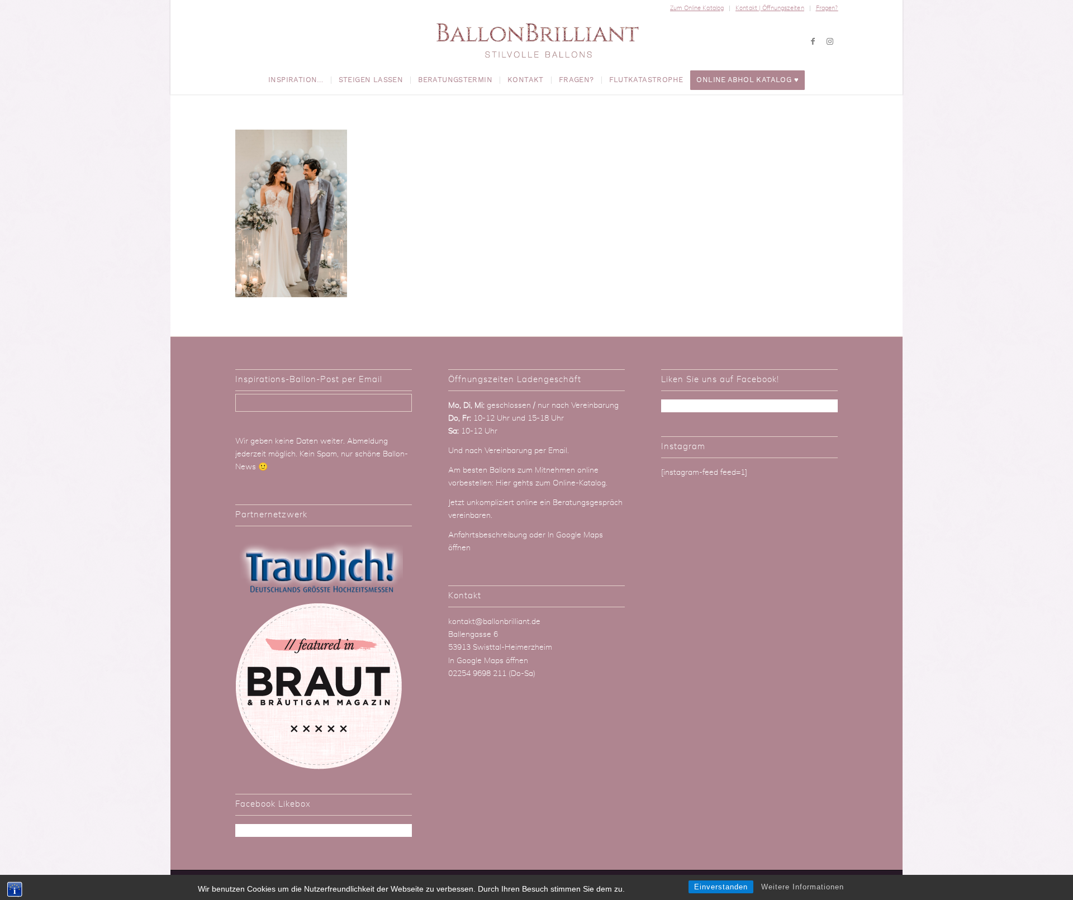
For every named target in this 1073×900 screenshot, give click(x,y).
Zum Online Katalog (697, 8)
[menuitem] (697, 8)
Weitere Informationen (802, 887)
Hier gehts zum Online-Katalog (551, 483)
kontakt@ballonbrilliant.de (494, 622)
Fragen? (827, 8)
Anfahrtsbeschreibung (488, 535)
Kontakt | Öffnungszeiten (769, 8)
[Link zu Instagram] (830, 41)
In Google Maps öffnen (488, 661)
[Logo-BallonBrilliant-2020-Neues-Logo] (537, 41)
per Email (550, 451)
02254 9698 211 (477, 674)
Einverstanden (721, 887)
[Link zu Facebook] (813, 41)
